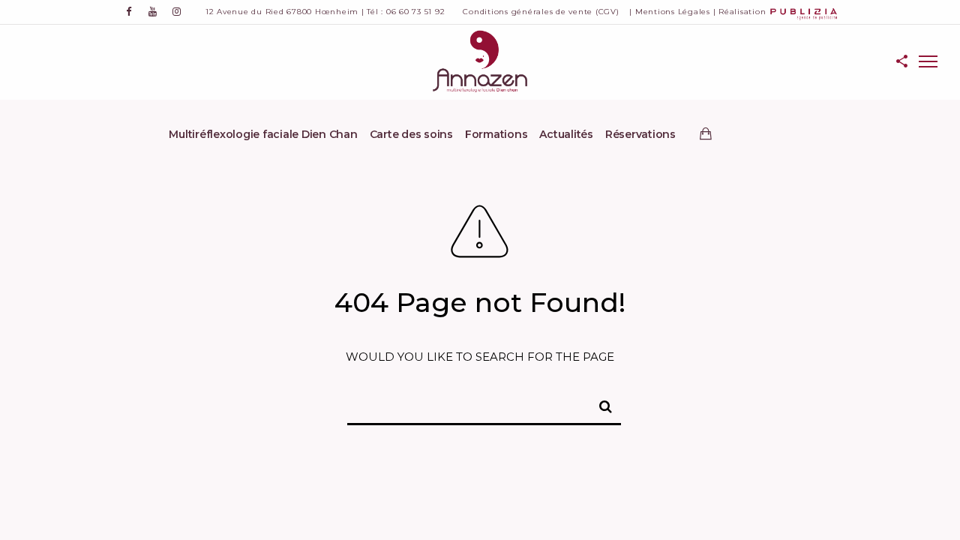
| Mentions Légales (669, 11)
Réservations (640, 134)
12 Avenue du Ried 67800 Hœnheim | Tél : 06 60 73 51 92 (326, 11)
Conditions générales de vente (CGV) (541, 11)
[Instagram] (177, 11)
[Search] (599, 404)
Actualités (566, 134)
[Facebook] (129, 11)
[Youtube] (153, 11)
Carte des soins (411, 134)
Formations (496, 134)
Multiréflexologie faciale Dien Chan (263, 134)
